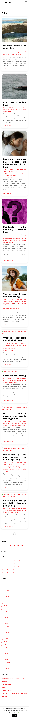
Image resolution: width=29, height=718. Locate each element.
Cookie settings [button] (22, 712)
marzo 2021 (4, 618)
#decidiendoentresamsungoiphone (12, 238)
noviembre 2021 (5, 594)
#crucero (5, 52)
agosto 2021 (4, 603)
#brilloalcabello (12, 510)
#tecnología (22, 240)
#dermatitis (22, 301)
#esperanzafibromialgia (9, 468)
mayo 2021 (4, 612)
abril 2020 (4, 651)
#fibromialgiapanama (8, 469)
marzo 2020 (4, 654)
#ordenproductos (21, 347)
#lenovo (13, 109)
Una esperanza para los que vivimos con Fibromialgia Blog (14, 457)
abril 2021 (4, 615)
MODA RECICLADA (8, 378)
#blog (24, 51)
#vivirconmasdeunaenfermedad (11, 308)
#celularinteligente (8, 236)
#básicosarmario (21, 378)
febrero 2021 (5, 621)
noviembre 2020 (5, 630)
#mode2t (16, 52)
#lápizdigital (6, 109)
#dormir (23, 171)
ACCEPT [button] (14, 715)
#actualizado (22, 421)
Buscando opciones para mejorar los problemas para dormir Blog (14, 163)
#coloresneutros (12, 380)
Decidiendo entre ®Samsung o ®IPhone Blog (14, 229)
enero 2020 (4, 660)
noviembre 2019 (5, 666)
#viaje (21, 54)
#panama (16, 512)
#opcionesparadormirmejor (10, 175)
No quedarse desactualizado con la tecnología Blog (14, 416)
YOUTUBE (4, 696)
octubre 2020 (5, 633)
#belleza (7, 345)
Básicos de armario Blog (14, 375)
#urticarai (5, 305)
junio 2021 (4, 609)
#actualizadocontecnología (10, 423)
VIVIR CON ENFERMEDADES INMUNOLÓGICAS (14, 693)
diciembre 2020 (5, 627)
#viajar (17, 54)
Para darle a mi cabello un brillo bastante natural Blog (14, 503)
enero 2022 (4, 588)
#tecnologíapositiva (8, 242)
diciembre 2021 (5, 591)
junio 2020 (4, 645)
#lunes (11, 52)
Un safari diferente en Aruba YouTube (11, 563)
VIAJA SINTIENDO (8, 51)
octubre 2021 (5, 597)
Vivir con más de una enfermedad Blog (14, 295)
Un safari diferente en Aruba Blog (10, 566)
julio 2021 (4, 606)
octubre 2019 (5, 669)
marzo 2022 (4, 582)
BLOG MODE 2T (8, 108)
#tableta (10, 111)
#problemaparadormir (9, 177)
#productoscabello (8, 350)
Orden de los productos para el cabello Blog (14, 339)
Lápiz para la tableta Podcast (9, 569)
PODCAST (4, 687)
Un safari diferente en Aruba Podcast (11, 560)
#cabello (18, 345)
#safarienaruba (7, 54)
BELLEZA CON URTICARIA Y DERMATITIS (14, 343)
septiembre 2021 (6, 600)
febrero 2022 (5, 585)
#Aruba (19, 51)
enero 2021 (4, 624)
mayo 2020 (4, 648)
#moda (24, 380)
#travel (13, 54)
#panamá (23, 52)
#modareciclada (7, 382)
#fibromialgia (6, 303)
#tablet (5, 111)
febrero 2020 (5, 657)
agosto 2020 (4, 639)
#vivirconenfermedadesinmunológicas (13, 306)
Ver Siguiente (7, 69)
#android (18, 108)
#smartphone (13, 240)
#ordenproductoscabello (9, 348)
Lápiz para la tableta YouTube (9, 572)
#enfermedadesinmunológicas (11, 466)
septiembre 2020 (6, 636)
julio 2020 (4, 642)
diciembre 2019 (5, 663)
